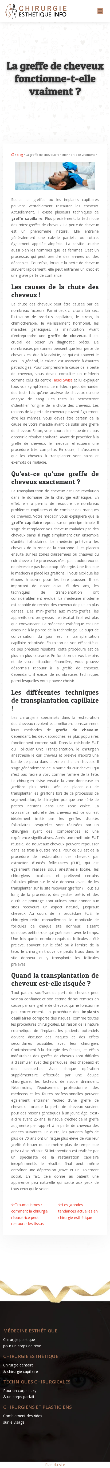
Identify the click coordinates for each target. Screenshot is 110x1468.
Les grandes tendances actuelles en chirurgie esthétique (78, 1211)
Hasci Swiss (62, 380)
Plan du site (55, 1464)
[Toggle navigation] (100, 11)
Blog (20, 155)
